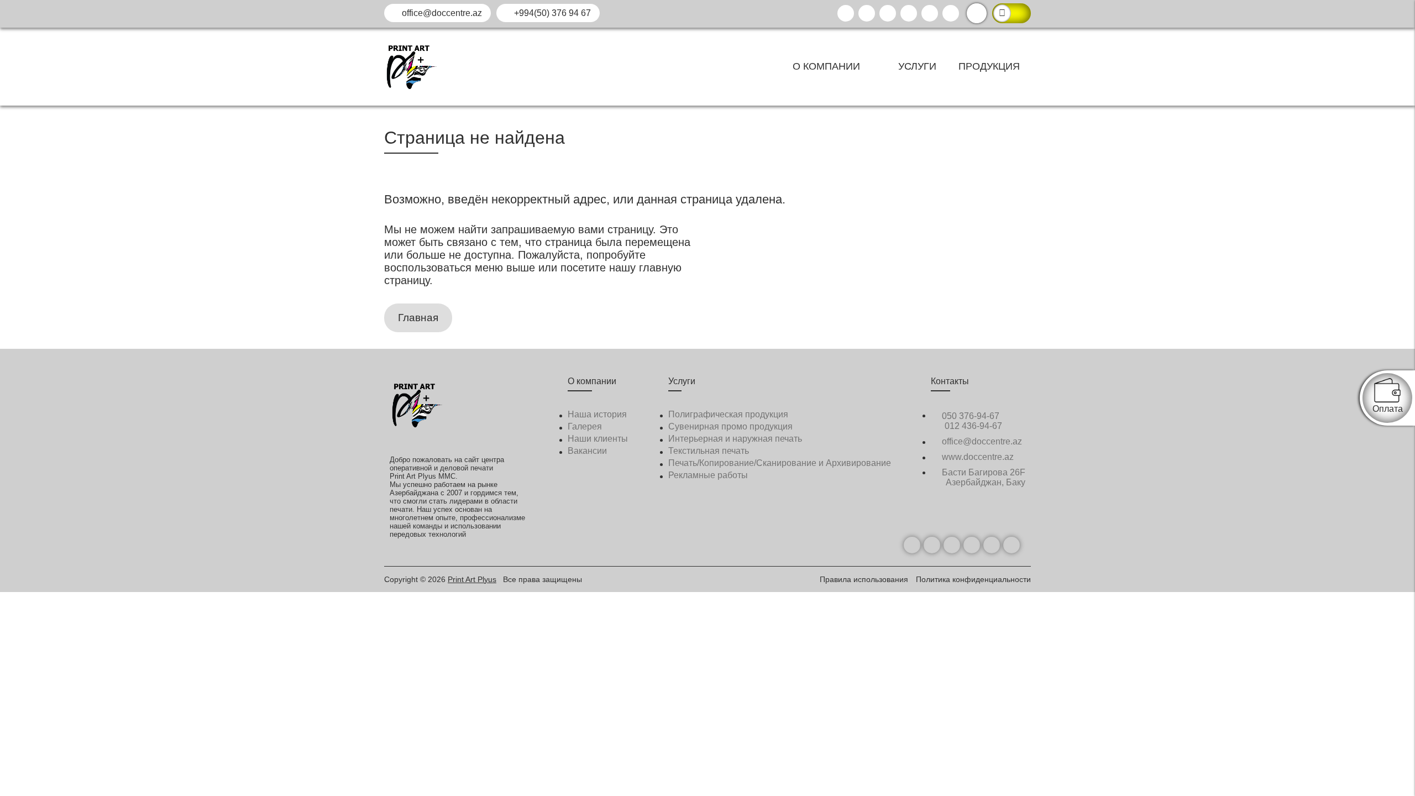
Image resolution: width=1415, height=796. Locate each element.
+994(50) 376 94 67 (551, 13)
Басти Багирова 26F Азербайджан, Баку (982, 477)
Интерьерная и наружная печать (735, 438)
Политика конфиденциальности (973, 579)
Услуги (917, 66)
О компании (828, 66)
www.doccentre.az (977, 457)
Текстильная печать (708, 450)
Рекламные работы (708, 475)
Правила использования (865, 579)
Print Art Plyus (472, 579)
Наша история (597, 414)
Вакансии (587, 450)
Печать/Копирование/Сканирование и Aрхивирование (779, 463)
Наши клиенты (598, 438)
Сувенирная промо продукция (730, 426)
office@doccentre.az (441, 13)
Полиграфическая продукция (728, 414)
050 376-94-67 (969, 416)
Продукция (989, 66)
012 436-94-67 (973, 426)
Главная (418, 317)
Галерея (585, 426)
